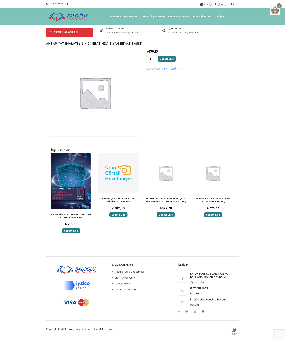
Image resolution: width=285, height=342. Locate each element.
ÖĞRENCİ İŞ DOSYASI (153, 16)
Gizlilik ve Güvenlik (124, 277)
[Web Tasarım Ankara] (234, 331)
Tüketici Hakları (122, 283)
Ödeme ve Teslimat (125, 289)
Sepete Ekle (167, 58)
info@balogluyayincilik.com (221, 4)
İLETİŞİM (219, 16)
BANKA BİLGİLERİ (201, 16)
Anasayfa (115, 16)
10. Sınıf (164, 68)
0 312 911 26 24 (58, 4)
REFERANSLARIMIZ (178, 16)
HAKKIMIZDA (131, 16)
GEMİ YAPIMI (177, 68)
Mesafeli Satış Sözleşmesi (129, 271)
